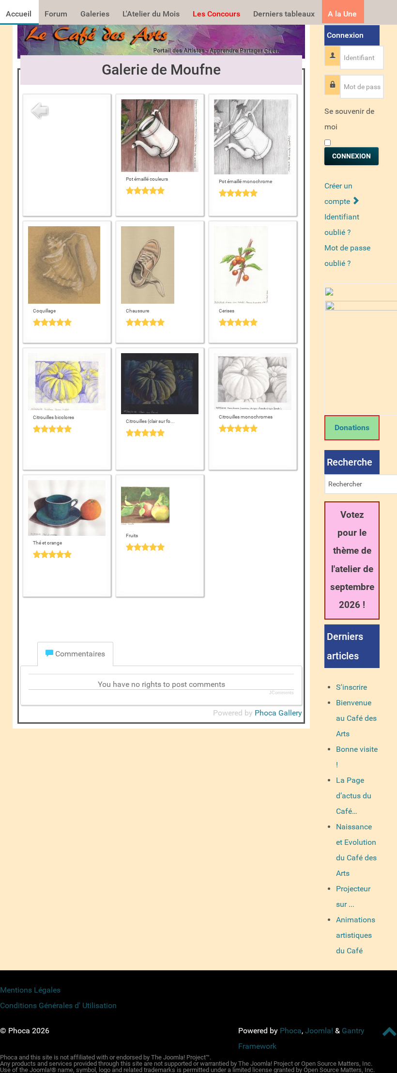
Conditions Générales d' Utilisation (58, 1005)
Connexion (351, 156)
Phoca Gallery (278, 712)
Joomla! (319, 1030)
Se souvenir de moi (349, 119)
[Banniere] (161, 39)
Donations (352, 427)
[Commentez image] (160, 190)
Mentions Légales (30, 990)
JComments (281, 692)
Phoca (291, 1030)
